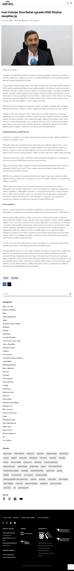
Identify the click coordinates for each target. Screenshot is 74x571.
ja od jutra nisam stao (50, 462)
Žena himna (7, 430)
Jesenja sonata (9, 348)
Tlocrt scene (7, 518)
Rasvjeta (16, 518)
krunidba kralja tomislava (11, 470)
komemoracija (34, 466)
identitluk (62, 458)
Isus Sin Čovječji (9, 337)
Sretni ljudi (7, 399)
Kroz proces (7, 354)
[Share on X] (9, 284)
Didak (5, 320)
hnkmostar (53, 458)
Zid (4, 437)
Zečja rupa (7, 426)
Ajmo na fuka (8, 306)
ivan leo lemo (28, 462)
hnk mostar (43, 458)
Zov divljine (7, 440)
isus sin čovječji (16, 462)
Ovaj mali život (8, 382)
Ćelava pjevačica (9, 317)
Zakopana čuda (9, 420)
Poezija (5, 385)
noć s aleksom (28, 475)
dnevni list (40, 453)
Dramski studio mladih (12, 324)
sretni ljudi (19, 483)
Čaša (4, 313)
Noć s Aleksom (8, 368)
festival (6, 458)
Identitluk (7, 334)
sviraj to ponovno (55, 483)
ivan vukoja (14, 278)
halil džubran (33, 458)
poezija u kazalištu (41, 475)
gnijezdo (14, 458)
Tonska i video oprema (28, 518)
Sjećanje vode (8, 392)
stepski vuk (43, 483)
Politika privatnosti (9, 557)
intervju (6, 278)
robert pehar (52, 479)
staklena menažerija (31, 483)
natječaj (6, 475)
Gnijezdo (6, 327)
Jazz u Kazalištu (9, 344)
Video (5, 416)
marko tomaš (50, 470)
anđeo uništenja (19, 453)
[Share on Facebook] (4, 284)
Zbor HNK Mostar (9, 423)
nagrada (59, 470)
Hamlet (5, 330)
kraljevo (43, 466)
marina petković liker (37, 470)
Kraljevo (6, 351)
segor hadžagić (8, 483)
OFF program (8, 378)
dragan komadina (51, 453)
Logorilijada (7, 361)
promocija (42, 479)
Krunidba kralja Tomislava (13, 358)
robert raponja (63, 479)
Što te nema (8, 409)
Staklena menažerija (10, 402)
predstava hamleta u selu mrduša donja (16, 479)
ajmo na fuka (7, 453)
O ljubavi (6, 375)
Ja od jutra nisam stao (12, 341)
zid (14, 488)
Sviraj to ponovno (10, 413)
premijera (33, 479)
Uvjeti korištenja (8, 555)
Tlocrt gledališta (43, 518)
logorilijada (24, 470)
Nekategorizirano (9, 365)
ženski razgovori (23, 488)
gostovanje (23, 458)
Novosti (36, 21)
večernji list (7, 488)
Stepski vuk (7, 406)
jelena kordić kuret (9, 466)
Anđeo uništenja (9, 310)
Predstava (7, 389)
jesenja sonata (22, 466)
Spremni (6, 396)
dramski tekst (64, 453)
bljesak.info (30, 453)
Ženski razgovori (9, 433)
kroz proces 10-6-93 (55, 466)
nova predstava (16, 475)
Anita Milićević (23, 21)
